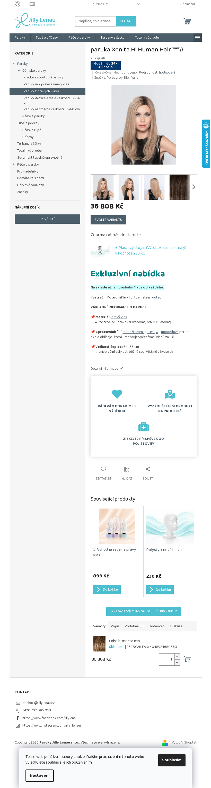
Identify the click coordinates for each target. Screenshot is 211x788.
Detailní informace (104, 369)
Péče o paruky (28, 164)
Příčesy (28, 137)
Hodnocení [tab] (157, 626)
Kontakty (100, 4)
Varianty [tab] (99, 626)
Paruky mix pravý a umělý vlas (46, 84)
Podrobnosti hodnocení (157, 72)
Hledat (126, 21)
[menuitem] (20, 37)
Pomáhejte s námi (30, 178)
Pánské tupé (31, 130)
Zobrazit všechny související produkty (143, 611)
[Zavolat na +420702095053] (22, 4)
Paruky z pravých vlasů (41, 91)
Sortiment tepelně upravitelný (39, 157)
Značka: (116, 77)
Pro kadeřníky (27, 171)
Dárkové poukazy (30, 185)
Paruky (22, 64)
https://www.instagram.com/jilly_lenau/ (51, 725)
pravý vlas (119, 317)
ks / (47, 219)
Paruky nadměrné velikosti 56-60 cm (52, 109)
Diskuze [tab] (176, 626)
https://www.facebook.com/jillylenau (49, 718)
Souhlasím (172, 760)
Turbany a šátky (29, 144)
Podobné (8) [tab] (134, 626)
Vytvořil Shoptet (184, 742)
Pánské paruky (33, 116)
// (157, 332)
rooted (156, 297)
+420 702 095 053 (36, 710)
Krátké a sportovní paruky (43, 77)
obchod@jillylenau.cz (38, 703)
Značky (22, 192)
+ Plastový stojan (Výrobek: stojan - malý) (150, 250)
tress (151, 332)
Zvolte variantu (108, 220)
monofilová (170, 332)
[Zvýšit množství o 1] (177, 656)
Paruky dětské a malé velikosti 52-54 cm (52, 100)
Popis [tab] (115, 626)
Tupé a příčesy (28, 123)
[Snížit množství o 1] (177, 662)
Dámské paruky (34, 71)
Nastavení (39, 775)
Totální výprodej (29, 150)
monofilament (133, 332)
